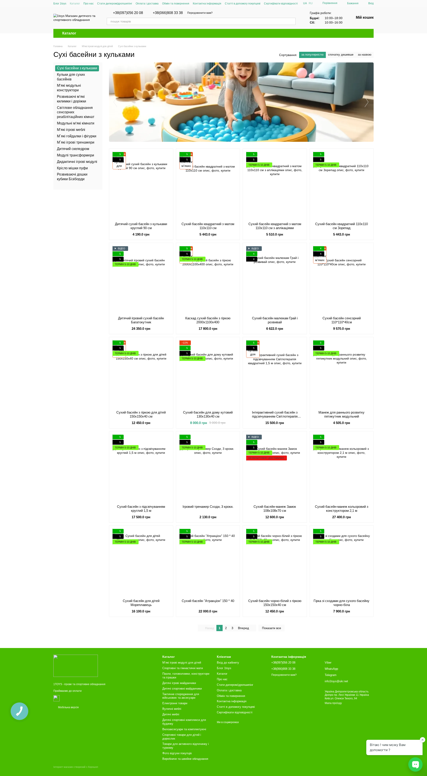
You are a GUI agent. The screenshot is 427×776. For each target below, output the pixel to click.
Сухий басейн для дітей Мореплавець (141, 603)
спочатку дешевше (340, 54)
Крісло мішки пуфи (72, 168)
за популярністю (312, 54)
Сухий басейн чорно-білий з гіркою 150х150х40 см (274, 603)
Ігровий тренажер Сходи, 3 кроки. (208, 506)
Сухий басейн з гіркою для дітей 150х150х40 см (141, 414)
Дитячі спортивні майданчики (182, 688)
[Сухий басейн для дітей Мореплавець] (141, 562)
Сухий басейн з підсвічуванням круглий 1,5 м (141, 508)
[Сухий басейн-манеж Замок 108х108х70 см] (274, 468)
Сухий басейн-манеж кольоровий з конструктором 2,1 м (341, 508)
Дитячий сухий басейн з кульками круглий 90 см (141, 226)
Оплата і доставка (147, 3)
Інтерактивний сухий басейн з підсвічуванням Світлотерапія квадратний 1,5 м (275, 416)
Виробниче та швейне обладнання (185, 758)
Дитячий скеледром (73, 149)
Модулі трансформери (75, 155)
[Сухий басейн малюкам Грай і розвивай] (274, 279)
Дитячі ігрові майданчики (179, 683)
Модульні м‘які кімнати (75, 123)
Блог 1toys (59, 3)
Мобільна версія (68, 707)
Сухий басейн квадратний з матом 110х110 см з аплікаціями (274, 226)
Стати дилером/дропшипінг (114, 3)
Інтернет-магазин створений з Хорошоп (75, 767)
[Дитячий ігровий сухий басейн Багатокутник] (141, 279)
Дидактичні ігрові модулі (77, 162)
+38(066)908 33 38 (168, 13)
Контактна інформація (207, 3)
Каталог (75, 3)
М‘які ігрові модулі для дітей (181, 662)
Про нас (88, 3)
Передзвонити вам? (200, 12)
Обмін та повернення (175, 3)
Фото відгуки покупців (177, 753)
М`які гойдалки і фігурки (76, 136)
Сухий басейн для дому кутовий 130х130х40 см (208, 414)
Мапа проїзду (333, 703)
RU (311, 3)
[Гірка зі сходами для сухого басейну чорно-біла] (341, 562)
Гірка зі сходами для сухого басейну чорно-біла (341, 603)
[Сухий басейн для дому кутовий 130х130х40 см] (208, 373)
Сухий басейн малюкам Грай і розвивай (275, 320)
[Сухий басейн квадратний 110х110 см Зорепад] (341, 185)
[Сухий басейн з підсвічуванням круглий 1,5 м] (141, 468)
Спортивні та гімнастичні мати (182, 668)
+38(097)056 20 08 (128, 13)
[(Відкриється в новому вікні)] (56, 698)
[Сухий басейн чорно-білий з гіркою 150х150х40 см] (274, 562)
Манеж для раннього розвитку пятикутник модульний (341, 414)
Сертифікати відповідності (281, 3)
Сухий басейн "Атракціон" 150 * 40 (208, 601)
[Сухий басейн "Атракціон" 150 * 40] (208, 562)
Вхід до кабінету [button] (228, 662)
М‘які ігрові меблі (71, 130)
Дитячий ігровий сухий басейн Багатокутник (141, 320)
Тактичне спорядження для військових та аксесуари (180, 696)
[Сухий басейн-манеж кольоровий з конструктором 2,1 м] (341, 468)
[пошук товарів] (292, 21)
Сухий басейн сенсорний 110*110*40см (341, 320)
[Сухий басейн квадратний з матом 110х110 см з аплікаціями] (274, 185)
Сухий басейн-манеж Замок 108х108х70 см (275, 508)
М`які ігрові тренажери (75, 142)
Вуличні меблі (171, 708)
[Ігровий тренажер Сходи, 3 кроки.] (208, 468)
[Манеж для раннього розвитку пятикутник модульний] (341, 373)
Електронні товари (174, 703)
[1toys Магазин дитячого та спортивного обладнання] (75, 665)
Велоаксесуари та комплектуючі (184, 729)
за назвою (364, 54)
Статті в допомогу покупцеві (242, 3)
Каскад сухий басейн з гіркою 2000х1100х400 (207, 320)
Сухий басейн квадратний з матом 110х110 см (207, 226)
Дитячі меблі (170, 714)
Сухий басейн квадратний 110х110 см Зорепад (341, 226)
